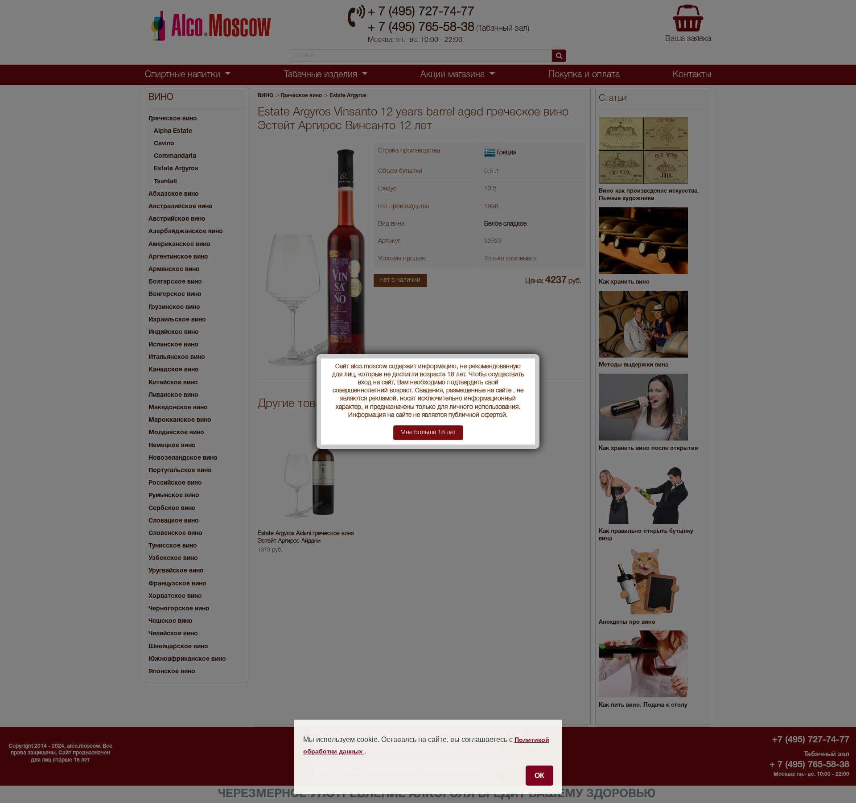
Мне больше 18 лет (428, 433)
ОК (539, 775)
